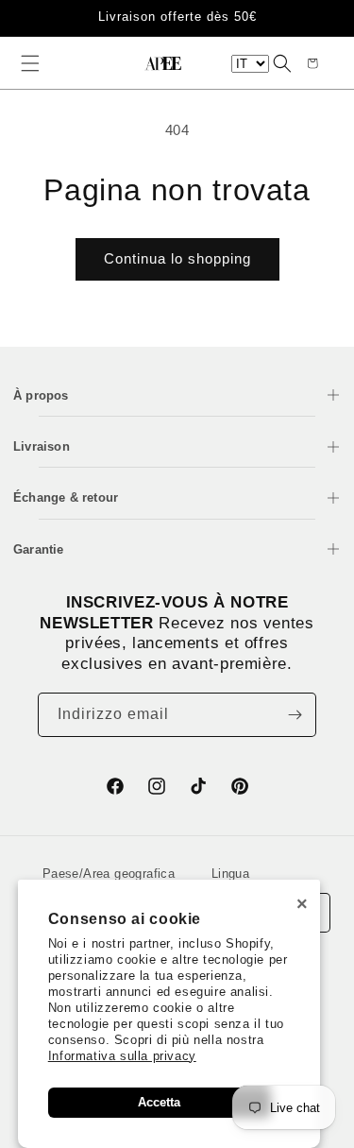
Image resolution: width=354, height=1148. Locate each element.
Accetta (159, 1102)
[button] (30, 63)
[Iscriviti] (294, 715)
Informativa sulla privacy (122, 1056)
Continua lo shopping (177, 258)
